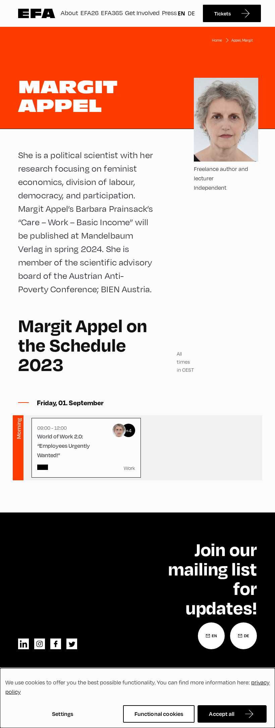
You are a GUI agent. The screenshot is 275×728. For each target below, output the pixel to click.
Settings (62, 713)
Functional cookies (158, 713)
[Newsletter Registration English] (211, 635)
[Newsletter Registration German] (243, 635)
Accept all (221, 713)
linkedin (23, 644)
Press (169, 12)
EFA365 (112, 12)
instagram (39, 644)
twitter (71, 644)
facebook (55, 644)
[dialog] (137, 698)
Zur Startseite (36, 13)
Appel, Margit (242, 40)
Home (217, 40)
